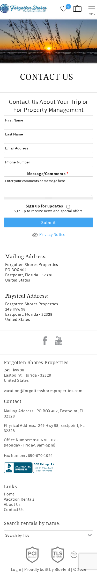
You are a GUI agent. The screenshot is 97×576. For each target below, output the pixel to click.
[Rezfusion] (74, 554)
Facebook (45, 341)
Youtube (58, 341)
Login (16, 569)
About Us (12, 504)
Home (9, 494)
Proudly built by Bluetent (47, 569)
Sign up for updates (45, 206)
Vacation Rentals (19, 499)
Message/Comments (48, 174)
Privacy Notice (52, 234)
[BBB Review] (30, 471)
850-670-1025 (45, 440)
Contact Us (14, 509)
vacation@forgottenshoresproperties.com (43, 390)
